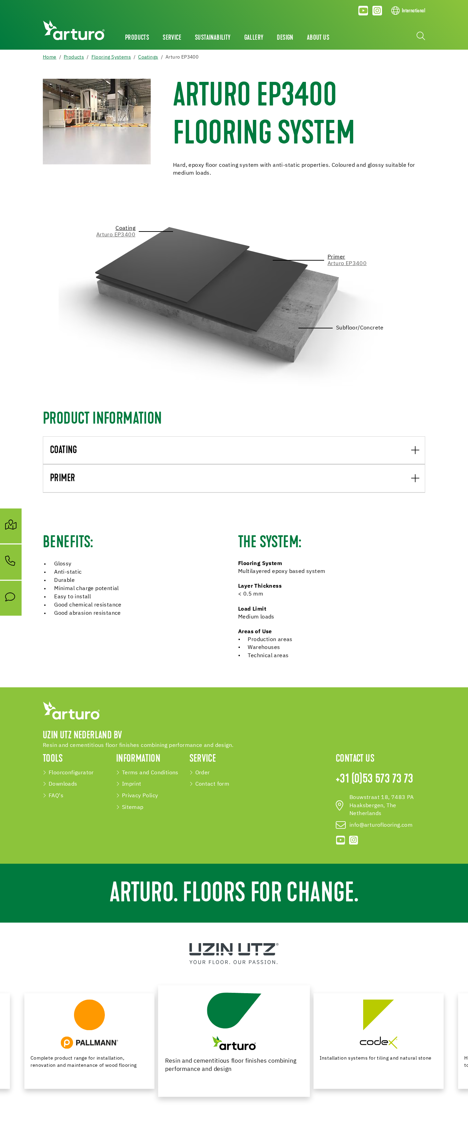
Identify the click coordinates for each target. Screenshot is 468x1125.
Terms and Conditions (150, 772)
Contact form (212, 784)
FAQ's (56, 795)
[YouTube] (363, 10)
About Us (318, 38)
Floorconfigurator (71, 772)
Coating (63, 450)
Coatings (148, 57)
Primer (62, 478)
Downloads (63, 784)
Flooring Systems (111, 57)
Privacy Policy (140, 795)
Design (285, 38)
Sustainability (213, 38)
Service (172, 38)
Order (202, 772)
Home (50, 57)
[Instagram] (377, 10)
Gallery (253, 38)
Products (137, 38)
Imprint (131, 784)
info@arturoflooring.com (380, 825)
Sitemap (133, 807)
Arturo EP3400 (115, 234)
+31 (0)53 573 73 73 (375, 779)
